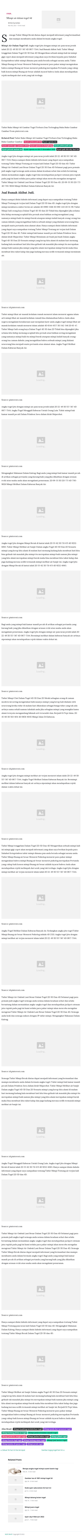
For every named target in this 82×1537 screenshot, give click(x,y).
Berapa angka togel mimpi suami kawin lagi (40, 1469)
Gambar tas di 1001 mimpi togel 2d (38, 1478)
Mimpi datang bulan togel (35, 1497)
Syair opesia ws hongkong (41, 145)
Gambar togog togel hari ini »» (53, 1450)
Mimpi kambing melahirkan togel (28, 1429)
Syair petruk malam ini (12, 149)
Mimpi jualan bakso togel (38, 1436)
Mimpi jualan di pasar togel (14, 1444)
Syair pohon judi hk (32, 142)
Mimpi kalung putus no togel (14, 1433)
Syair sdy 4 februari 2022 (34, 1517)
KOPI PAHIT (8, 1534)
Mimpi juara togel (32, 1507)
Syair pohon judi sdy (63, 145)
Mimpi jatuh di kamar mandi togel (43, 1433)
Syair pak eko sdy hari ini (68, 149)
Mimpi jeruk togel (35, 1444)
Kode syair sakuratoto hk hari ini (38, 1488)
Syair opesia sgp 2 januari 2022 (15, 145)
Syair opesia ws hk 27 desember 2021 (39, 149)
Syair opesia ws (49, 142)
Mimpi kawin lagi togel (12, 1440)
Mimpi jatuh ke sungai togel (14, 1436)
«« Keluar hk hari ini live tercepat (12, 1450)
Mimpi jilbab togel (59, 1436)
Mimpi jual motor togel (57, 1440)
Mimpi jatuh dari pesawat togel (57, 1429)
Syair (8, 14)
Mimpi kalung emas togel (34, 1440)
